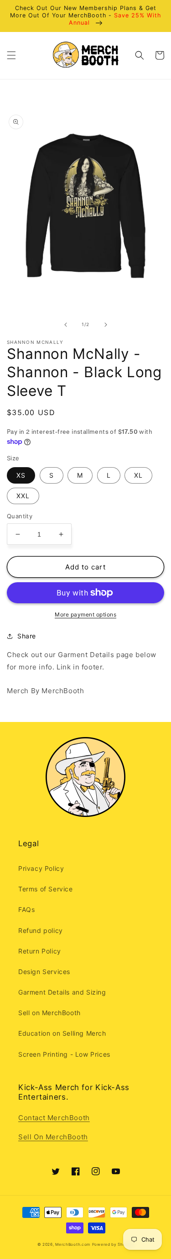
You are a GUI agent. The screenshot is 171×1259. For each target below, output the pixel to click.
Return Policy (39, 951)
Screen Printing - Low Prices (64, 1054)
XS (21, 475)
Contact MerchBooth (54, 1117)
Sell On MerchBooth (53, 1137)
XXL (23, 496)
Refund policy (40, 930)
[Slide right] (106, 325)
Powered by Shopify (113, 1244)
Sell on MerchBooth (49, 1013)
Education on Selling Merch (62, 1033)
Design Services (44, 971)
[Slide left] (66, 325)
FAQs (26, 909)
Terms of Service (45, 889)
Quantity (19, 516)
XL (138, 475)
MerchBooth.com (72, 1244)
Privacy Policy (41, 868)
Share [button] (26, 636)
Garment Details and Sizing (62, 992)
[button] (11, 55)
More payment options (85, 614)
